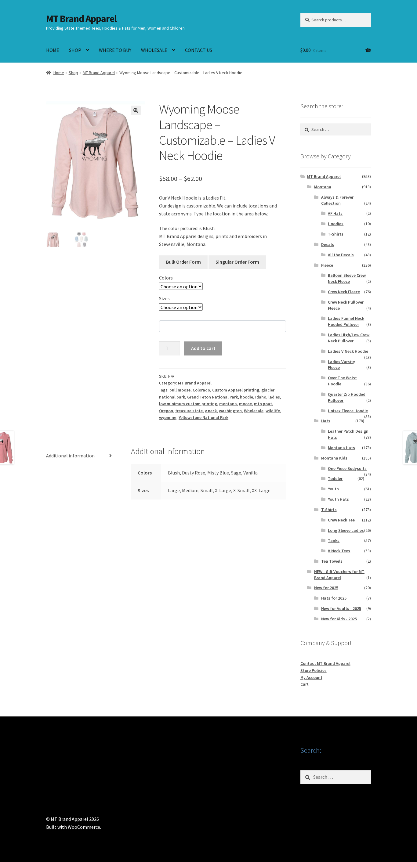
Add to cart (203, 348)
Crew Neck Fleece (344, 291)
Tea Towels (332, 561)
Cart (304, 684)
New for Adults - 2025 (341, 608)
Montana (322, 186)
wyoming (167, 417)
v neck (211, 410)
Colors (166, 278)
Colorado (201, 390)
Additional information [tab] (70, 456)
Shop (73, 72)
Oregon (166, 410)
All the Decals (341, 255)
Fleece (327, 265)
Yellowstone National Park (203, 417)
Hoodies (335, 223)
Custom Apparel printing (235, 390)
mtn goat (263, 403)
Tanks (333, 540)
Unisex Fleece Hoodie (348, 410)
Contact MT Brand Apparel (325, 663)
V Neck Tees (339, 551)
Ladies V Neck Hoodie (348, 351)
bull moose (179, 390)
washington (230, 410)
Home (58, 72)
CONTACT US (198, 50)
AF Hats (335, 213)
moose (245, 403)
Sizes (164, 298)
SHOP (75, 50)
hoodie (246, 397)
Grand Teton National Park (212, 397)
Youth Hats (338, 499)
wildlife (273, 410)
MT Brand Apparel (81, 19)
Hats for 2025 (333, 598)
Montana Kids (334, 458)
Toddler (335, 478)
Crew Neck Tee (341, 520)
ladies (274, 397)
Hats (325, 421)
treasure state (189, 410)
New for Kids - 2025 (339, 619)
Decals (327, 244)
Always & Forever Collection (337, 200)
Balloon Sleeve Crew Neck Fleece (347, 278)
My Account (311, 677)
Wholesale (253, 410)
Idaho (260, 397)
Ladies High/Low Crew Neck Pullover (348, 338)
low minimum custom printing (188, 403)
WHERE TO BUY (115, 50)
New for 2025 (326, 587)
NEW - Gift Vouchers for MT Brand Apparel (339, 574)
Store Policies (313, 670)
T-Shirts (335, 234)
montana (228, 403)
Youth (333, 489)
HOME (52, 50)
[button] (136, 110)
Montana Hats (341, 447)
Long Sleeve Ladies (346, 530)
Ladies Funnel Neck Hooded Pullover (346, 321)
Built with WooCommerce (73, 827)
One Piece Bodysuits (347, 468)
